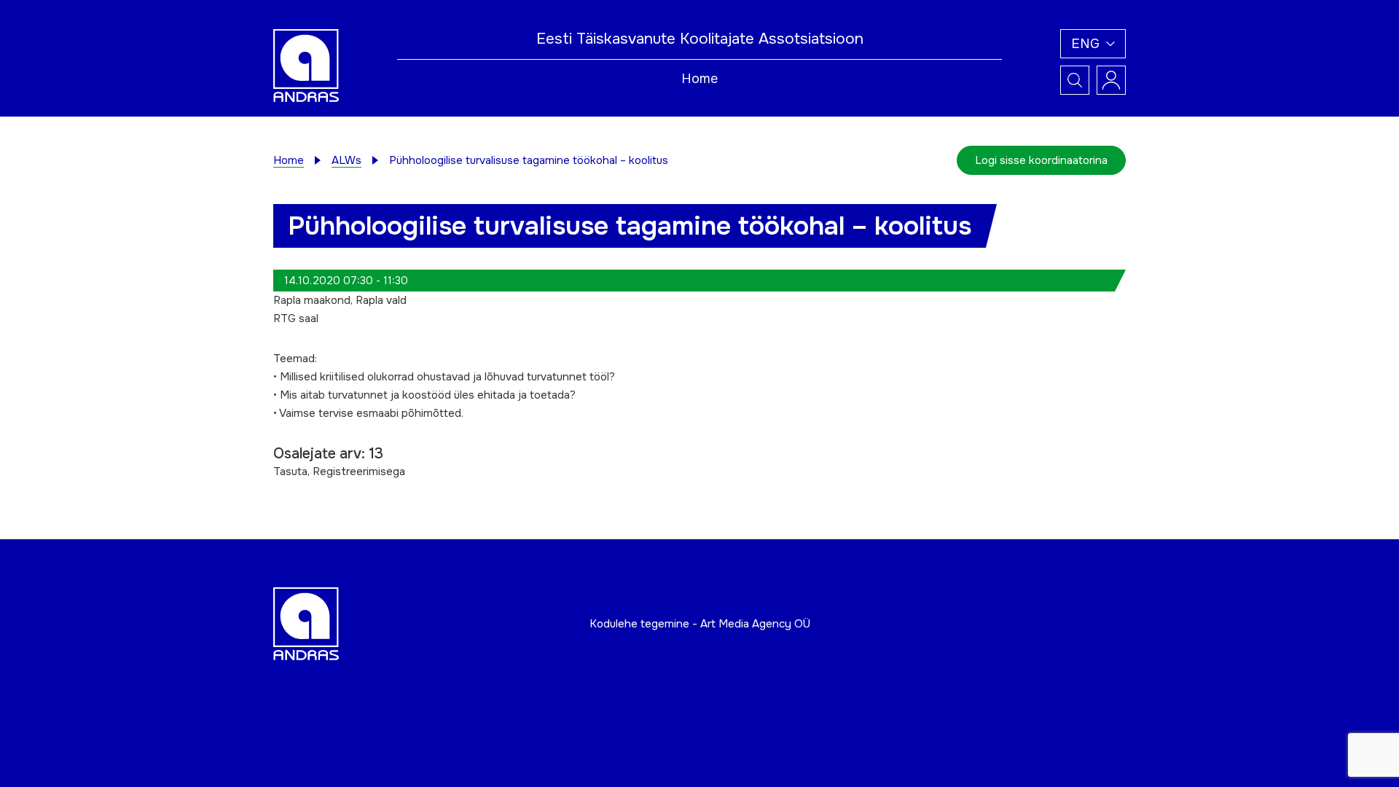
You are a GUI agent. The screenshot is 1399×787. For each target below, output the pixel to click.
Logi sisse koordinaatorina (1041, 160)
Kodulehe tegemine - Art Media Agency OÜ (699, 623)
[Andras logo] (306, 65)
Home (699, 79)
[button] (1093, 43)
